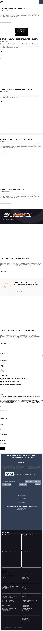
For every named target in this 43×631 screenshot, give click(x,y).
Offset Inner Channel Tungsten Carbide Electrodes (9, 596)
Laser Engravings (4, 577)
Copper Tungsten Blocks (25, 605)
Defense (35, 481)
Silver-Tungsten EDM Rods (26, 577)
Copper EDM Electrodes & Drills (26, 576)
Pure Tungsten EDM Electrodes (9, 608)
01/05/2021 (6, 333)
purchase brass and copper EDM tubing (30, 401)
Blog (1, 364)
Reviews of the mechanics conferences (16, 89)
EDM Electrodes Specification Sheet (7, 576)
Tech (21, 402)
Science (14, 402)
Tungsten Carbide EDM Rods (6, 595)
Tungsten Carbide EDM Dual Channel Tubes (8, 597)
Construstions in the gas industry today (17, 331)
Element (29, 400)
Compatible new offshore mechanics (15, 259)
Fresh (35, 400)
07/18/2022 (2, 382)
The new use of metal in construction (16, 139)
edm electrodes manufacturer (6, 399)
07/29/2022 (2, 379)
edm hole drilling (28, 399)
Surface (1, 91)
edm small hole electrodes (5, 400)
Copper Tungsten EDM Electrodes (29, 600)
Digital (1, 397)
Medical (31, 481)
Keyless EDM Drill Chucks (25, 619)
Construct (5, 396)
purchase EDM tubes (4, 402)
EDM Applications (5, 481)
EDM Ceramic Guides (25, 611)
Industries (24, 582)
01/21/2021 (6, 141)
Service (18, 402)
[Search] (2, 448)
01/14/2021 (6, 260)
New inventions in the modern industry (16, 8)
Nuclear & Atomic (23, 484)
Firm (32, 400)
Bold (1, 396)
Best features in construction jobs (9, 381)
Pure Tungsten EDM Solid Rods (6, 609)
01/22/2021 (6, 91)
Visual (27, 402)
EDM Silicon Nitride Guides (26, 610)
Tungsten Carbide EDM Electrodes (10, 593)
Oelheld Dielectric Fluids (5, 617)
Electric (2, 365)
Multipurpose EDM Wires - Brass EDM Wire (8, 587)
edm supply (20, 400)
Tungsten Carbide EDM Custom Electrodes (8, 598)
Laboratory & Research (7, 484)
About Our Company (6, 491)
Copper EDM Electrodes (7, 600)
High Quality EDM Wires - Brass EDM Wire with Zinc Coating (11, 586)
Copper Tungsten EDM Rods (26, 604)
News (16, 401)
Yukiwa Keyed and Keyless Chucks (27, 617)
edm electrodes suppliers (19, 399)
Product (19, 401)
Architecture (3, 191)
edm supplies (14, 400)
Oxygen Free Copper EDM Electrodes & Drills (8, 601)
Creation (34, 396)
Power (39, 481)
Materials (9, 401)
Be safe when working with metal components (12, 378)
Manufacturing (37, 484)
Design (38, 396)
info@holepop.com (23, 498)
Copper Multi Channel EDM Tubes (7, 604)
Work (38, 402)
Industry (2, 10)
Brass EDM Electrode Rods (26, 596)
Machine (5, 401)
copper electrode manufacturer (25, 396)
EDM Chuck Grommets (25, 623)
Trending (2, 370)
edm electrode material (21, 397)
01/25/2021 (6, 41)
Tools (24, 402)
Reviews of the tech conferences (13, 189)
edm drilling (6, 397)
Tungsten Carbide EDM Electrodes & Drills (28, 573)
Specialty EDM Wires (5, 588)
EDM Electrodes (12, 481)
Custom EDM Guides (25, 609)
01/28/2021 (6, 10)
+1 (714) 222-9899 (23, 495)
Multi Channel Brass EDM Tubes (26, 595)
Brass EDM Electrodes (27, 593)
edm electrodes (30, 397)
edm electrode (12, 397)
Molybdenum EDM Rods (25, 578)
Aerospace (27, 481)
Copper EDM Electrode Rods (6, 605)
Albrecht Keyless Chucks (25, 618)
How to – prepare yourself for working (10, 384)
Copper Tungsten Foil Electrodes (26, 601)
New (13, 401)
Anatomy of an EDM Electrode (6, 573)
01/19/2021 (8, 191)
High (41, 400)
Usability (2, 371)
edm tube (25, 400)
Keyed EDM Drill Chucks (25, 620)
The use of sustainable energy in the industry (19, 39)
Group (38, 400)
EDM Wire (17, 481)
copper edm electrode (12, 396)
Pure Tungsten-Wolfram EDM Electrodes (28, 579)
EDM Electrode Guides (27, 608)
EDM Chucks (24, 615)
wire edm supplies (33, 402)
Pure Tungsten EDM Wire (6, 610)
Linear (1, 401)
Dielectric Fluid (5, 615)
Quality (10, 402)
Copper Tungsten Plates (25, 606)
